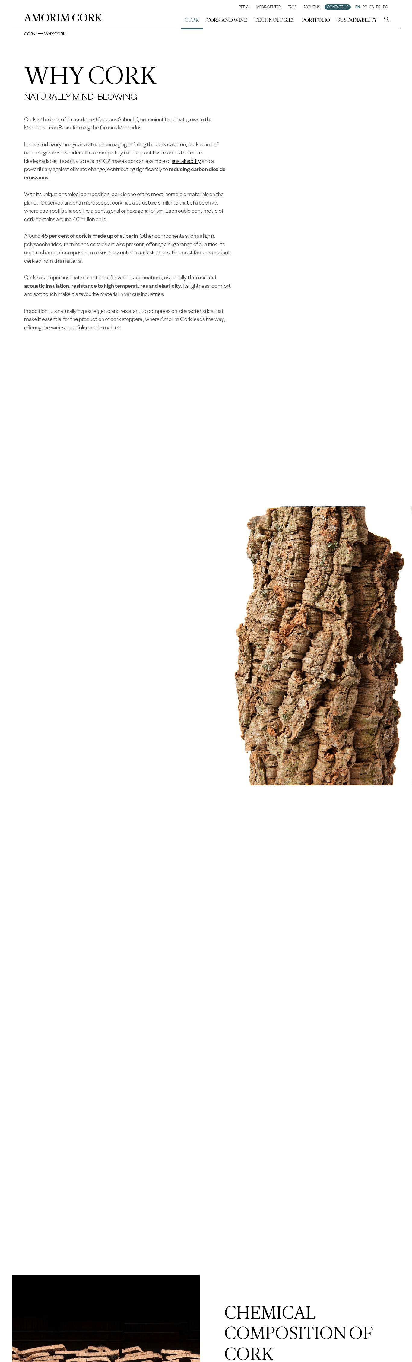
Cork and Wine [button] (226, 20)
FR (378, 7)
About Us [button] (311, 7)
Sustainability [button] (357, 20)
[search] (387, 20)
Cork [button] (192, 20)
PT (365, 7)
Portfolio (316, 20)
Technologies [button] (275, 20)
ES (371, 7)
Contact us (337, 7)
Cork (29, 33)
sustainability (186, 161)
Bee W (244, 7)
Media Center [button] (268, 7)
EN (357, 7)
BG (385, 7)
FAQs (292, 7)
